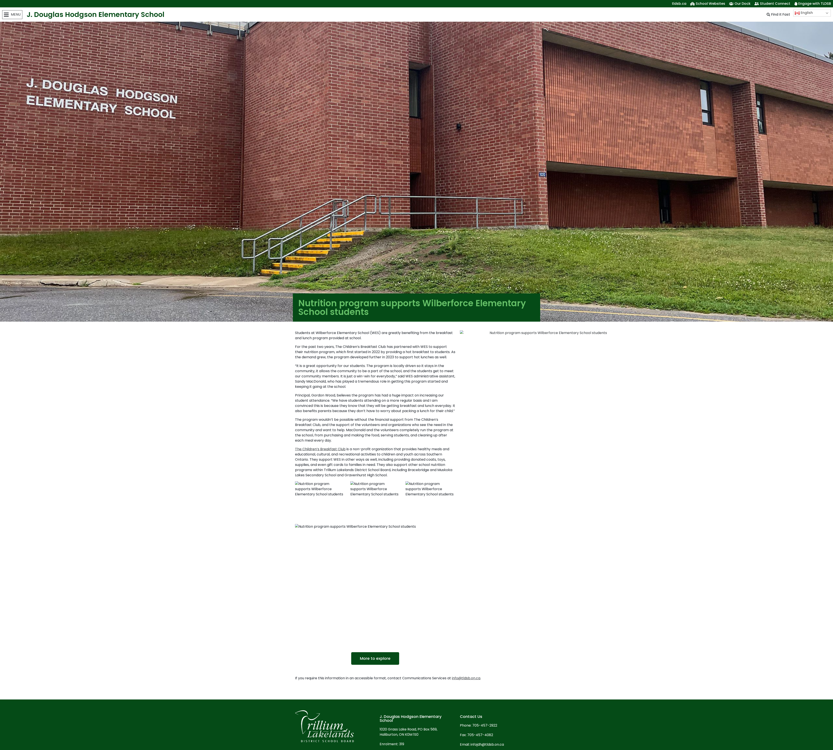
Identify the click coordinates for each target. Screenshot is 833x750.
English (806, 12)
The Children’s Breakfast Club (320, 449)
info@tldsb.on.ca (466, 678)
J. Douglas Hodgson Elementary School (95, 14)
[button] (12, 14)
